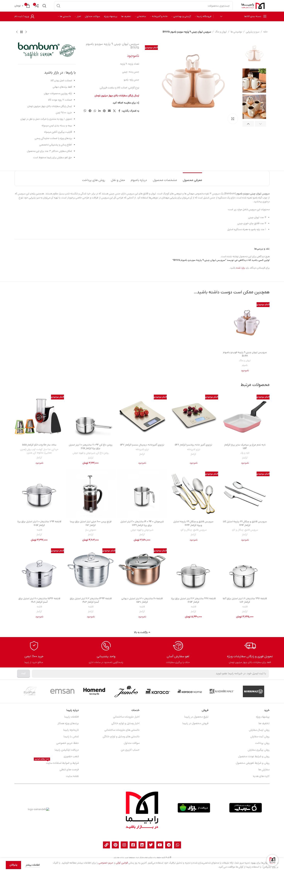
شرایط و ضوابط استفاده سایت (57, 762)
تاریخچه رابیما (71, 730)
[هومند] (94, 691)
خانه (265, 32)
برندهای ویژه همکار (68, 723)
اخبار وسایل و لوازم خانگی (125, 723)
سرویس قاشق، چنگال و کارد (245, 530)
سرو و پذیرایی (252, 32)
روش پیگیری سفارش (259, 750)
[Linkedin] (142, 844)
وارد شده (240, 268)
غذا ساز (47, 449)
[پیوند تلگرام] (90, 111)
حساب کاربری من (130, 750)
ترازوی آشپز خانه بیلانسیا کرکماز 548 (193, 444)
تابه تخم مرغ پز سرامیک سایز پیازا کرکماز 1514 (245, 446)
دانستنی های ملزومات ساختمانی (122, 730)
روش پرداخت (262, 743)
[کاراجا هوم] (190, 691)
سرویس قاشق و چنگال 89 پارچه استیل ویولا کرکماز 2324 (193, 523)
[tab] (192, 178)
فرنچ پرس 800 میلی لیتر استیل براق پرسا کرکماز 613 (90, 523)
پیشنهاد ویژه (263, 717)
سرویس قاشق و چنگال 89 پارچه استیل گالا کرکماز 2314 (245, 523)
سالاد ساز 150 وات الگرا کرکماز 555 (39, 444)
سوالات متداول (131, 743)
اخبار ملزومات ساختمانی (126, 717)
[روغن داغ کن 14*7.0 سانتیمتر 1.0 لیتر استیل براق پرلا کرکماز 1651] (90, 416)
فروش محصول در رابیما (195, 723)
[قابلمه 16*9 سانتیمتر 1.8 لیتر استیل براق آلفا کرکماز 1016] (245, 570)
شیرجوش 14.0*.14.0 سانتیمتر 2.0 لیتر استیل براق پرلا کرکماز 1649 (142, 523)
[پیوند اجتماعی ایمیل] (109, 111)
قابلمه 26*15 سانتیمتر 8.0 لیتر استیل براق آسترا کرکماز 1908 (39, 600)
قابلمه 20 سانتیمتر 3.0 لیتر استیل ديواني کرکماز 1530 (142, 600)
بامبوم (244, 365)
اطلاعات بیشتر (32, 865)
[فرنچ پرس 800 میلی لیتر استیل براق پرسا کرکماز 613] (90, 493)
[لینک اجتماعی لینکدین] (99, 111)
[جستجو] (58, 5)
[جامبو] (126, 691)
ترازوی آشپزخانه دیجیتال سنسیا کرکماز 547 (142, 444)
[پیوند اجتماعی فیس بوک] (119, 111)
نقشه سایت (72, 776)
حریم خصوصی (106, 863)
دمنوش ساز (90, 530)
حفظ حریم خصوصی (67, 743)
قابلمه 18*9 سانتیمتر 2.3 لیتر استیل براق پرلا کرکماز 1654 (193, 600)
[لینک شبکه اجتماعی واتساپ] (95, 111)
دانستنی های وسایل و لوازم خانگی (121, 737)
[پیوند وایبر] (85, 111)
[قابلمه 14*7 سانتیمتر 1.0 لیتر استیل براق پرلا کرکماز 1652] (39, 493)
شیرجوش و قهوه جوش (84, 453)
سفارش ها (264, 770)
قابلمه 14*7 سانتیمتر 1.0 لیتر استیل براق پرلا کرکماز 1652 (39, 523)
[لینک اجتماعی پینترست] (104, 111)
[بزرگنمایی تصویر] (233, 119)
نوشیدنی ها (236, 32)
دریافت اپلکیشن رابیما (67, 750)
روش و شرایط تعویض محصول (253, 763)
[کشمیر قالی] (222, 691)
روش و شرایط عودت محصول (254, 756)
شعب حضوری (71, 756)
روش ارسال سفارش (259, 730)
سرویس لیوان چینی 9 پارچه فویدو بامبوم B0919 (245, 354)
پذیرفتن (13, 865)
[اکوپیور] (30, 691)
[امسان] (62, 691)
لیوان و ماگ (221, 32)
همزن (29, 453)
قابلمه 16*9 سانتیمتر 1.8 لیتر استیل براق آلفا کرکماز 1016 (245, 600)
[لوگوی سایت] (253, 6)
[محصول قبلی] (26, 32)
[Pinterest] (115, 844)
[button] (260, 124)
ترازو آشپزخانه (193, 449)
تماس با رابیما (71, 737)
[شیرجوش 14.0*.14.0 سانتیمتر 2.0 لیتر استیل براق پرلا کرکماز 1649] (142, 493)
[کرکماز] (254, 691)
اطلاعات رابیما (71, 717)
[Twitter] (150, 844)
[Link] (106, 844)
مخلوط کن (38, 453)
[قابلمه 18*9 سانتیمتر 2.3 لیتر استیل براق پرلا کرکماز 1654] (193, 570)
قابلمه (39, 530)
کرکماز (244, 458)
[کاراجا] (158, 691)
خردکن (55, 449)
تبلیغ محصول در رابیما (196, 717)
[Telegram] (168, 844)
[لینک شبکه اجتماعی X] (114, 111)
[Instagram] (124, 844)
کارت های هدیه (261, 776)
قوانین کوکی (122, 863)
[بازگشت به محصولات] (21, 32)
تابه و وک (245, 453)
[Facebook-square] (133, 844)
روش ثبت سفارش (260, 737)
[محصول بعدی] (16, 32)
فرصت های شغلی (69, 770)
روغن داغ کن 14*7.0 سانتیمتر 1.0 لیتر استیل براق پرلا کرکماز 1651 (90, 446)
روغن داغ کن (102, 453)
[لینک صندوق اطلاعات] (250, 652)
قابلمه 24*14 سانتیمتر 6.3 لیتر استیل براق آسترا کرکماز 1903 (91, 600)
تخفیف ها (264, 723)
